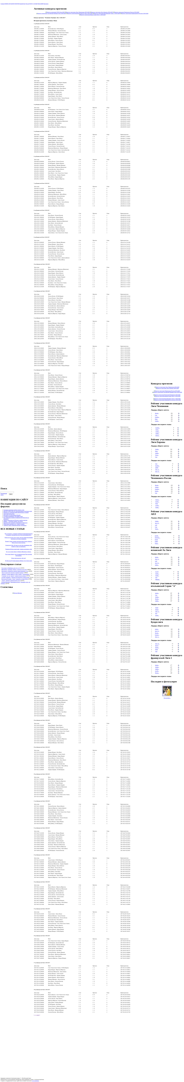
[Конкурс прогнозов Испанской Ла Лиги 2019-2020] (79, 13)
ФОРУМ (17, 3)
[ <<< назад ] (37, 1015)
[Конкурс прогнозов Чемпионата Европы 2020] (55, 12)
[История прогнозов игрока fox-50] (178, 572)
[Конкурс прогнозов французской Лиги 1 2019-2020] (92, 14)
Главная (2, 3)
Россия (27, 3)
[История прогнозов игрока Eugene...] (178, 635)
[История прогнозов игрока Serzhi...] (178, 491)
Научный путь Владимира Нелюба (11, 515)
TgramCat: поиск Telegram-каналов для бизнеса (14, 525)
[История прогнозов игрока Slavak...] (178, 413)
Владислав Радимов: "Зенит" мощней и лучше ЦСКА (15, 579)
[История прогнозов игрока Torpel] (178, 607)
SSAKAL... (157, 537)
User (156, 415)
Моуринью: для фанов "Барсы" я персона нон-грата (14, 569)
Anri (156, 651)
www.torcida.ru (35, 1080)
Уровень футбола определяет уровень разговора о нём (18, 549)
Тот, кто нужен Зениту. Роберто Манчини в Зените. (18, 551)
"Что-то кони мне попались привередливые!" (13, 572)
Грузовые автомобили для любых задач (13, 516)
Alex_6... (157, 469)
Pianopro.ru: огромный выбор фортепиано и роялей (16, 512)
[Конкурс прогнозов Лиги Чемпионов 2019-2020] (77, 12)
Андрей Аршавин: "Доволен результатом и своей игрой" (16, 577)
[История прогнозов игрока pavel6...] (178, 505)
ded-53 (156, 645)
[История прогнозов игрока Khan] (178, 419)
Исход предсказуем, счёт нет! (18, 558)
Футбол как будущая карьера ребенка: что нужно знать (18, 560)
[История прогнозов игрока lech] (178, 577)
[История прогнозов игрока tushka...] (178, 565)
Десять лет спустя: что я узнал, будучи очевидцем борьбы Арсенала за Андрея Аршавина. (19, 538)
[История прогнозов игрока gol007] (178, 467)
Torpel (156, 607)
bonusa (156, 609)
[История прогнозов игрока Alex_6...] (178, 469)
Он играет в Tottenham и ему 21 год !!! (11, 568)
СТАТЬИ (35, 3)
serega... (157, 615)
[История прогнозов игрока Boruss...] (178, 673)
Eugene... (157, 635)
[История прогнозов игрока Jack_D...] (178, 471)
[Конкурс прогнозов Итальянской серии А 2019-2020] (106, 13)
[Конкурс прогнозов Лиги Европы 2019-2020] (101, 12)
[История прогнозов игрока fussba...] (178, 573)
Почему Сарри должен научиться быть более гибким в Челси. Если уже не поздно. (18, 542)
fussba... (157, 573)
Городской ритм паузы (8, 513)
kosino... (157, 501)
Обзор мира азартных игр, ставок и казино (13, 524)
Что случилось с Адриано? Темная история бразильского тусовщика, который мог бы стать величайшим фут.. (19, 534)
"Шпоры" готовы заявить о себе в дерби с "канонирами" (15, 574)
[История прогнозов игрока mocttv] (179, 539)
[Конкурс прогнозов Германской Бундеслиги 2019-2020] (134, 13)
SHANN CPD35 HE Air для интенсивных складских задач (17, 511)
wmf (156, 525)
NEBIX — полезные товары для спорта (13, 521)
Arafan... (157, 421)
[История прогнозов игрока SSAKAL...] (179, 537)
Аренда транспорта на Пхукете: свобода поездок (15, 520)
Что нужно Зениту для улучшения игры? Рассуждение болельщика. (18, 555)
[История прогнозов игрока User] (178, 415)
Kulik (156, 649)
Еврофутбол (22, 3)
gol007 (156, 467)
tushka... (157, 565)
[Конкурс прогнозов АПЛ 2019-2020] (51, 13)
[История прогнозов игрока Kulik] (178, 649)
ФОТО (31, 3)
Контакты (46, 3)
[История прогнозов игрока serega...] (178, 615)
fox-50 (156, 571)
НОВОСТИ (7, 3)
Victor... (157, 429)
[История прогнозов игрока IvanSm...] (178, 417)
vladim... (157, 433)
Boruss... (157, 673)
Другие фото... (167, 698)
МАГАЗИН (40, 3)
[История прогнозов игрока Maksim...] (178, 579)
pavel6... (157, 505)
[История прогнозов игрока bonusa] (178, 609)
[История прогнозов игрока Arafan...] (178, 421)
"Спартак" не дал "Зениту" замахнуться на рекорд (14, 575)
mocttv (156, 539)
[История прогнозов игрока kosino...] (178, 501)
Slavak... (157, 413)
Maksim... (157, 579)
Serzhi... (157, 491)
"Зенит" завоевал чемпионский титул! (11, 580)
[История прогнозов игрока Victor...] (178, 430)
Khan (156, 419)
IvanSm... (157, 417)
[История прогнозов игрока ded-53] (178, 645)
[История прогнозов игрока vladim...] (178, 433)
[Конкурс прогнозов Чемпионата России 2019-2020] (126, 12)
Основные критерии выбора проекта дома (13, 510)
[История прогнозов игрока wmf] (178, 525)
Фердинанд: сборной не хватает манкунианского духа (15, 571)
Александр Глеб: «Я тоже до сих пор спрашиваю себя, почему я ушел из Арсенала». (18, 546)
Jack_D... (157, 471)
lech (156, 577)
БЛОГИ (13, 3)
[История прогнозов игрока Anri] (178, 651)
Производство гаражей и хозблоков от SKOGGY (15, 522)
